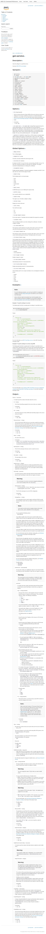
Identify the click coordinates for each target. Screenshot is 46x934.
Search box (3, 26)
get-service (3, 14)
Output (4, 21)
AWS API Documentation (21, 66)
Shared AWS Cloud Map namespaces (26, 389)
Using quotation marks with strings (23, 299)
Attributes (22, 633)
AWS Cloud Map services (28, 340)
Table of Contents (6, 12)
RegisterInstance (28, 611)
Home (20, 1)
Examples (4, 20)
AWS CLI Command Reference (9, 1)
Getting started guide (26, 293)
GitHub (35, 1)
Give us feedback (4, 37)
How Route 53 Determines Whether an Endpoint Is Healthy (27, 833)
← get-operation (30, 5)
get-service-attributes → (39, 5)
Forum (31, 1)
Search (11, 28)
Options (4, 17)
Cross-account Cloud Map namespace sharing (23, 118)
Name (32, 683)
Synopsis (4, 16)
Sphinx (43, 931)
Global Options (5, 19)
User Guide (25, 1)
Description (5, 15)
